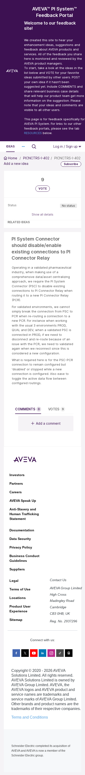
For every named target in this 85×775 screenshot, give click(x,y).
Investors (17, 475)
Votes (56, 409)
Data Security (20, 539)
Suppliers (17, 569)
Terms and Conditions (29, 717)
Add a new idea (16, 163)
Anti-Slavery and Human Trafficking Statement (24, 514)
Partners (16, 483)
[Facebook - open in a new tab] (16, 653)
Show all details (42, 214)
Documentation (21, 530)
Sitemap (15, 620)
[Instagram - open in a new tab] (51, 653)
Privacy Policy (20, 547)
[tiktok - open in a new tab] (60, 653)
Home (12, 158)
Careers (15, 492)
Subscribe (71, 164)
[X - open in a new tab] (25, 653)
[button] (23, 146)
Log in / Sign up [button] (66, 146)
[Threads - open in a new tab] (68, 653)
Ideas (10, 146)
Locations (17, 598)
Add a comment (48, 423)
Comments (27, 409)
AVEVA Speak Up (22, 501)
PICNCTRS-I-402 (36, 158)
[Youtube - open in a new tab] (34, 653)
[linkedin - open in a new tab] (42, 653)
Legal (13, 581)
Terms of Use (19, 589)
